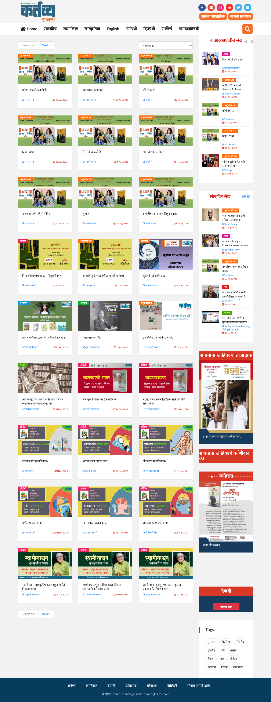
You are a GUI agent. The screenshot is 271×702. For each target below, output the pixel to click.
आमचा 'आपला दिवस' (154, 152)
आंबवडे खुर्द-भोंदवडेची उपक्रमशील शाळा (103, 275)
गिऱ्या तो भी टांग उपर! (232, 59)
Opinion (229, 80)
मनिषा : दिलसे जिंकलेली (34, 90)
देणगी (111, 686)
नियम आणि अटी (198, 686)
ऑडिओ (131, 29)
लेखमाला (238, 667)
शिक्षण (211, 659)
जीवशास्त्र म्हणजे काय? (154, 461)
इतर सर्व (246, 196)
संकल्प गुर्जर (30, 533)
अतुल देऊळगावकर (33, 595)
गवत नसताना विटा (92, 337)
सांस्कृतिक (92, 29)
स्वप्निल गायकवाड (232, 68)
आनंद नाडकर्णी (91, 533)
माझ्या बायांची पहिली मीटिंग (36, 213)
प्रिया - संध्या (28, 152)
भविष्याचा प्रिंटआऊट (93, 90)
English (113, 29)
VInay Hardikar (232, 94)
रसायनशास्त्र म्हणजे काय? (35, 461)
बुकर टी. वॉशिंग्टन (92, 347)
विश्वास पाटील (151, 286)
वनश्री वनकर (30, 100)
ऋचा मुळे (228, 170)
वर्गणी (72, 686)
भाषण (23, 365)
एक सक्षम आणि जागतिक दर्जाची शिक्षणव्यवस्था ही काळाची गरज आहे (234, 296)
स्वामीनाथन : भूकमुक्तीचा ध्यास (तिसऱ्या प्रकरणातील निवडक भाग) (102, 587)
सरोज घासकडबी (152, 471)
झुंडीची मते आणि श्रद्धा (154, 275)
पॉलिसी (172, 686)
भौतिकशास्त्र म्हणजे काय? (96, 461)
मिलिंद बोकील (151, 533)
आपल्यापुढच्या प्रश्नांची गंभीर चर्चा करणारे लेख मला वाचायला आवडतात (43, 401)
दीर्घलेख (226, 642)
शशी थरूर (229, 301)
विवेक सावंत (90, 471)
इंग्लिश (211, 650)
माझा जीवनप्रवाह (211, 545)
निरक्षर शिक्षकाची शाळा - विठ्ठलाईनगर (41, 275)
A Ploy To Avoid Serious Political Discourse (231, 89)
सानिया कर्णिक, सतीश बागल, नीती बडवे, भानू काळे (236, 328)
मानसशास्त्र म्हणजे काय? (95, 523)
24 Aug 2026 (230, 97)
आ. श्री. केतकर (231, 224)
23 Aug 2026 (230, 122)
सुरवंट (86, 213)
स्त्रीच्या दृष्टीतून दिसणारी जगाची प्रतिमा (233, 163)
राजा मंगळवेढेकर (92, 409)
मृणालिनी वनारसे (32, 347)
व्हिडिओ (149, 29)
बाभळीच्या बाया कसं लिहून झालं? (160, 213)
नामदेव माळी (30, 286)
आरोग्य (233, 650)
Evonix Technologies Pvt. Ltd (129, 694)
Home (31, 29)
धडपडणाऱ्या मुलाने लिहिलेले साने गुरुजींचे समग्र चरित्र (164, 401)
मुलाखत (23, 303)
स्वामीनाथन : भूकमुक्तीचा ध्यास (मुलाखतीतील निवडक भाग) (45, 587)
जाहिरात (91, 686)
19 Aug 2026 (230, 174)
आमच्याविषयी (188, 29)
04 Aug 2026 (230, 253)
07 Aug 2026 (230, 227)
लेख (226, 54)
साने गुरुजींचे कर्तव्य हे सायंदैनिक (99, 399)
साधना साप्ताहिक (213, 16)
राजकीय (50, 29)
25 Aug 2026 (230, 71)
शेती (222, 650)
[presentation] (246, 41)
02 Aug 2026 (230, 279)
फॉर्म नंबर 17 (149, 90)
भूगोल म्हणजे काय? (32, 523)
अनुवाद (83, 303)
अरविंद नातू (29, 471)
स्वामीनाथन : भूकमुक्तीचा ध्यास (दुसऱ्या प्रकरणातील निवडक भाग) (162, 587)
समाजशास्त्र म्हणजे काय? (155, 523)
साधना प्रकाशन (240, 16)
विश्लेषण (144, 241)
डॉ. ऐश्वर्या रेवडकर (152, 347)
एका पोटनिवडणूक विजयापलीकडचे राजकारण (235, 243)
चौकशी (152, 686)
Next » (46, 45)
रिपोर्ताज (239, 642)
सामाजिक (70, 29)
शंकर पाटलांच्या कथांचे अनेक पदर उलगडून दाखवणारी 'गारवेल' (233, 220)
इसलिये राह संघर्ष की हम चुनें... (158, 337)
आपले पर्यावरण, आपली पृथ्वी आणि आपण (43, 337)
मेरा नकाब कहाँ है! (92, 152)
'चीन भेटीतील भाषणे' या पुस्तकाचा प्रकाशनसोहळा (234, 320)
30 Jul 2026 (230, 333)
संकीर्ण (167, 29)
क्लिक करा (226, 607)
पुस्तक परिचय (230, 156)
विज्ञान (224, 667)
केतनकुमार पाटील (232, 250)
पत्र (225, 287)
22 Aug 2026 (230, 148)
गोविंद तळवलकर (32, 409)
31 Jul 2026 (229, 304)
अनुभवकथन (25, 56)
